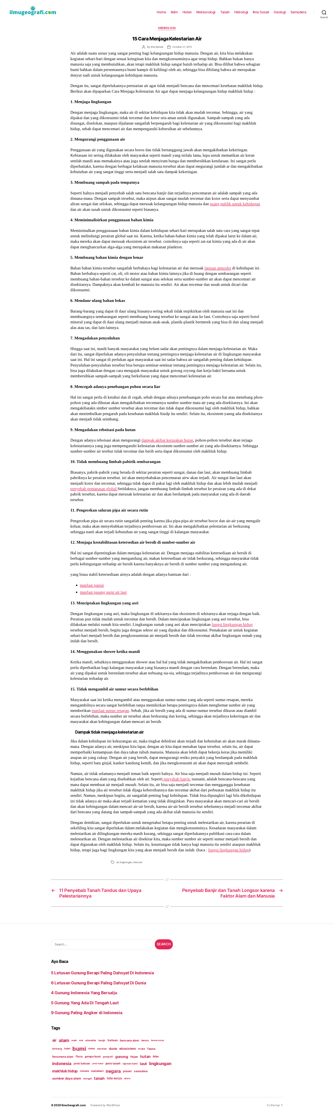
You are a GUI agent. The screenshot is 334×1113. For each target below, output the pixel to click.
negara (113, 1071)
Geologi (280, 12)
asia (81, 1040)
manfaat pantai (92, 585)
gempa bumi (93, 1056)
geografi (108, 1056)
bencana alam (129, 1040)
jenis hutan (97, 1063)
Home (161, 12)
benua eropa (157, 1040)
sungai (87, 1078)
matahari (97, 1071)
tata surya (114, 1078)
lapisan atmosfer (217, 268)
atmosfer (90, 1040)
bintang (57, 1048)
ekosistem (127, 1049)
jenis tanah (113, 1063)
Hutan (187, 12)
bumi (79, 1048)
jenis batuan (82, 1063)
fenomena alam (63, 1056)
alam (64, 1040)
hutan (145, 1056)
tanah (99, 1078)
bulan (67, 1048)
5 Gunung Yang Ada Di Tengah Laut (84, 1002)
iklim (156, 1056)
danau (91, 1048)
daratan (102, 1048)
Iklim (174, 12)
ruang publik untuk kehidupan (235, 204)
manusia (137, 862)
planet (127, 1071)
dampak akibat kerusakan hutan (167, 440)
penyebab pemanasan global (94, 488)
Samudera (298, 12)
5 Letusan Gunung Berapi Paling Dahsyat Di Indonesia (102, 972)
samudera (141, 1071)
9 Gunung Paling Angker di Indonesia (86, 1012)
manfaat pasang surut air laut (103, 592)
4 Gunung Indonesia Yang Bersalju (84, 992)
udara (127, 1078)
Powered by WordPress (105, 1105)
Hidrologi (241, 12)
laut (143, 1063)
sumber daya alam (66, 1078)
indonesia (62, 1063)
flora (79, 1056)
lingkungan (126, 862)
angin (74, 1040)
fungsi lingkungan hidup (232, 624)
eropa (141, 1048)
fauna (151, 1049)
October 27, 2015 (182, 46)
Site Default (157, 46)
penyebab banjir (176, 779)
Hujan (134, 1056)
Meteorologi (205, 12)
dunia (113, 1049)
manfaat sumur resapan (110, 710)
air (117, 862)
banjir (101, 1040)
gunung (121, 1056)
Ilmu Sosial (261, 12)
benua (145, 1040)
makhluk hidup (65, 1071)
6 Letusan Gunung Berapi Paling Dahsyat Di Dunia (98, 983)
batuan (113, 1040)
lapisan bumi (130, 1063)
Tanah (225, 12)
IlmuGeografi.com (73, 1105)
